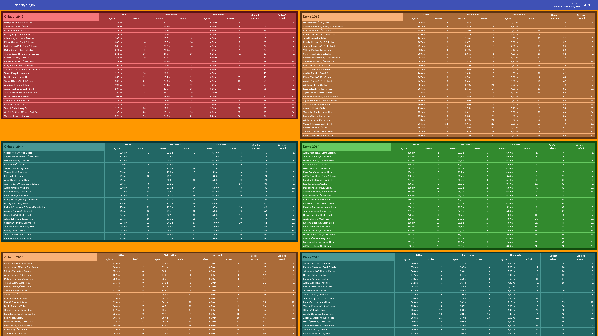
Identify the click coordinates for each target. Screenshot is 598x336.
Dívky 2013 (311, 257)
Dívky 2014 (311, 147)
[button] (5, 5)
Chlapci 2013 (14, 257)
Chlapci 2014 (14, 147)
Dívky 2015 (311, 17)
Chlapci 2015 (14, 17)
